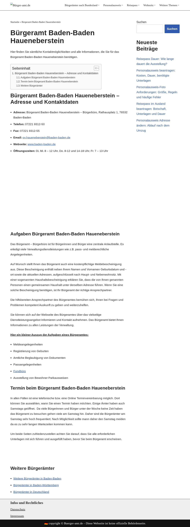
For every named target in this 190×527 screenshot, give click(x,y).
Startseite (14, 22)
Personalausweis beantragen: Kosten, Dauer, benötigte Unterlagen (155, 75)
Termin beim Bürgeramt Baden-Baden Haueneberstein (49, 81)
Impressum (17, 515)
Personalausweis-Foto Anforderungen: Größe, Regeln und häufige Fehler (156, 92)
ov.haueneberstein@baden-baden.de (46, 137)
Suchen (141, 22)
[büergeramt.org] (22, 5)
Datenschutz (17, 509)
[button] (98, 5)
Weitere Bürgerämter (31, 85)
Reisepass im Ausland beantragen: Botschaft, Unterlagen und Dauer (151, 108)
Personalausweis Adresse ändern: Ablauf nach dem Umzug (153, 125)
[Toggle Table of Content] (95, 68)
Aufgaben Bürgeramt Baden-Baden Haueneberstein (48, 77)
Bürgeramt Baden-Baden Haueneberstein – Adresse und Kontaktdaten (56, 73)
